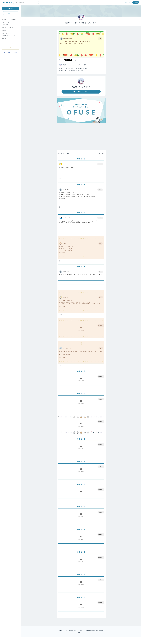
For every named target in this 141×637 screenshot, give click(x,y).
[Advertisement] (81, 136)
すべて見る (101, 153)
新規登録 (136, 2)
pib (11, 48)
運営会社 (4, 38)
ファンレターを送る (82, 92)
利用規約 (4, 30)
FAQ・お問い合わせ (6, 22)
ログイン (127, 2)
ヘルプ (65, 630)
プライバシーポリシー (7, 33)
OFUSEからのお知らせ (7, 27)
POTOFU (10, 43)
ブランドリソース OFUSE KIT (9, 19)
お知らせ (61, 630)
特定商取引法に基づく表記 (8, 36)
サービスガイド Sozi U (10, 52)
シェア (69, 59)
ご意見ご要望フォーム (7, 24)
